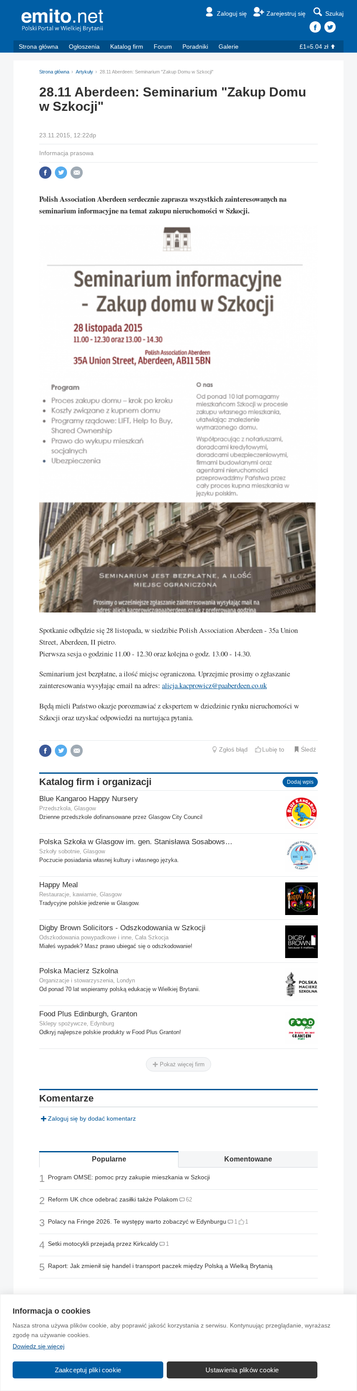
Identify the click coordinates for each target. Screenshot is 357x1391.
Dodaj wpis (300, 782)
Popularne (109, 1159)
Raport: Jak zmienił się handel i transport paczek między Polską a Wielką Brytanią (160, 1265)
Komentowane (248, 1159)
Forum (163, 46)
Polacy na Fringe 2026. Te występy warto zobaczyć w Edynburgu (137, 1221)
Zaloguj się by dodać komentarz (92, 1118)
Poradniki (195, 46)
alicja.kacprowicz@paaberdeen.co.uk (214, 685)
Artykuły (84, 71)
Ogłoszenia (84, 46)
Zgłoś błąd (233, 749)
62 (189, 1199)
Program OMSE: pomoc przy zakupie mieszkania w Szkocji (129, 1177)
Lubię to (273, 749)
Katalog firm (126, 46)
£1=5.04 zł (314, 46)
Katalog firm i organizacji (95, 781)
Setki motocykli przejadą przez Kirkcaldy (103, 1243)
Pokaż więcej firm (181, 1064)
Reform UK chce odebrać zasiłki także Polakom (113, 1199)
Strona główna (38, 46)
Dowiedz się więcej (38, 1346)
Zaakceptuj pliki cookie (88, 1370)
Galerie (229, 46)
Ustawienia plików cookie (242, 1370)
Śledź (308, 749)
